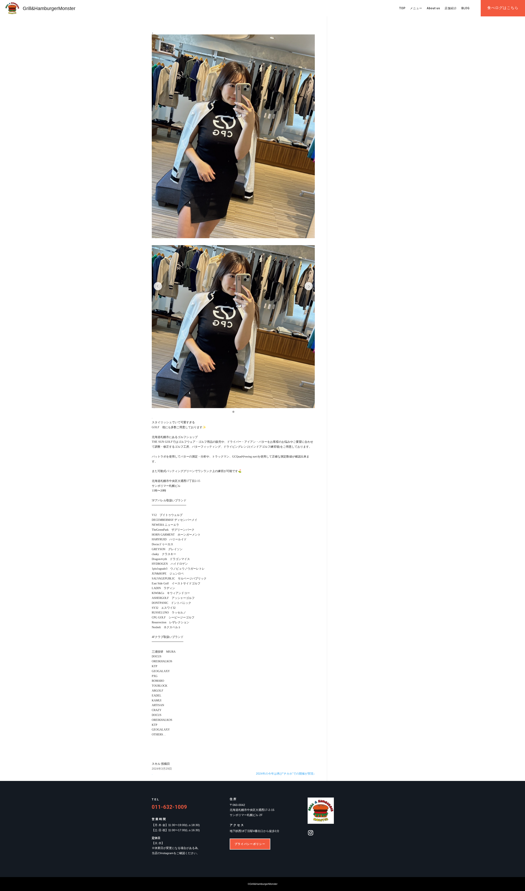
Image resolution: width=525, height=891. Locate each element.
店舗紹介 (451, 8)
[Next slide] (309, 286)
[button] (233, 412)
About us (433, 8)
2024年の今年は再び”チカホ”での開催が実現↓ (285, 773)
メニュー (416, 8)
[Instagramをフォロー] (311, 833)
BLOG (465, 8)
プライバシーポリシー (250, 843)
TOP (402, 8)
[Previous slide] (158, 286)
